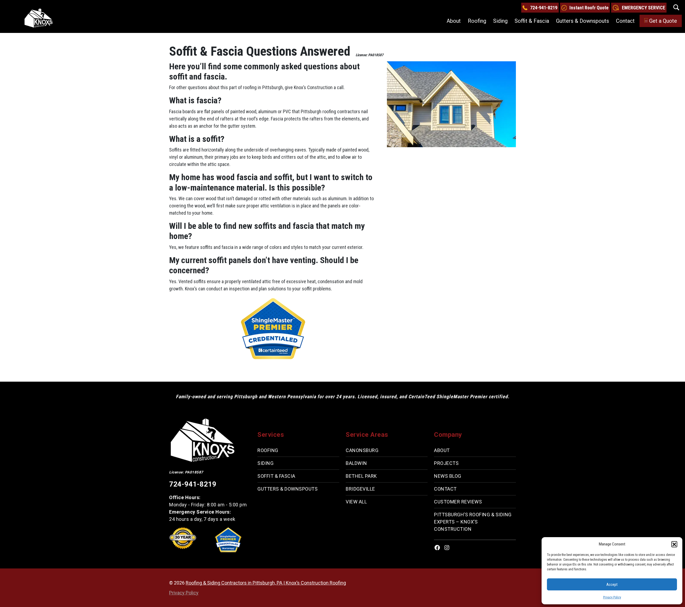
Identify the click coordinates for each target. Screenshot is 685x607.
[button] (674, 544)
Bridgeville (360, 489)
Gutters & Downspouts (582, 21)
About (454, 21)
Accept (612, 584)
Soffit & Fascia (532, 21)
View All (356, 501)
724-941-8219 (543, 7)
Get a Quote (663, 21)
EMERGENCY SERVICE (643, 7)
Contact (625, 21)
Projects (446, 463)
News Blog (447, 476)
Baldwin (356, 463)
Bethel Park (361, 476)
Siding (500, 21)
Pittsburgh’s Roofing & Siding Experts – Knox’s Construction (473, 522)
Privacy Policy (612, 597)
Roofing (477, 21)
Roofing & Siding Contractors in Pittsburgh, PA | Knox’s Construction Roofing (266, 583)
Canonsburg (362, 450)
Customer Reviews (458, 501)
